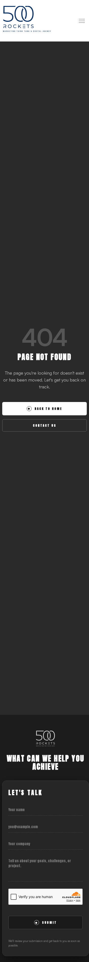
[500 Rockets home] (27, 21)
